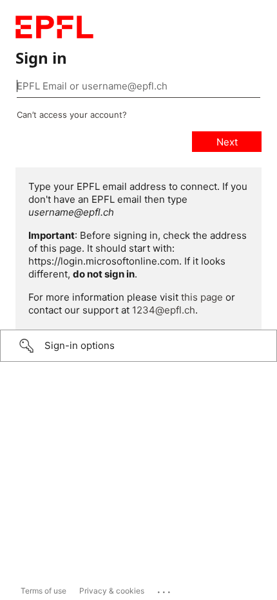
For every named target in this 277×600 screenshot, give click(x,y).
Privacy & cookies (111, 590)
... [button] (165, 589)
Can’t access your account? (72, 114)
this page (202, 297)
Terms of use (43, 590)
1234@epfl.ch (163, 310)
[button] (138, 345)
